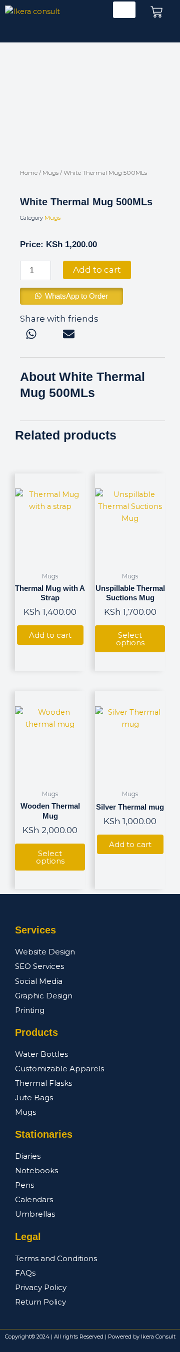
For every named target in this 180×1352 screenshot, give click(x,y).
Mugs (50, 172)
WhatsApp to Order (76, 296)
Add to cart (97, 270)
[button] (71, 296)
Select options (130, 638)
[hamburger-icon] (124, 9)
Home (29, 172)
